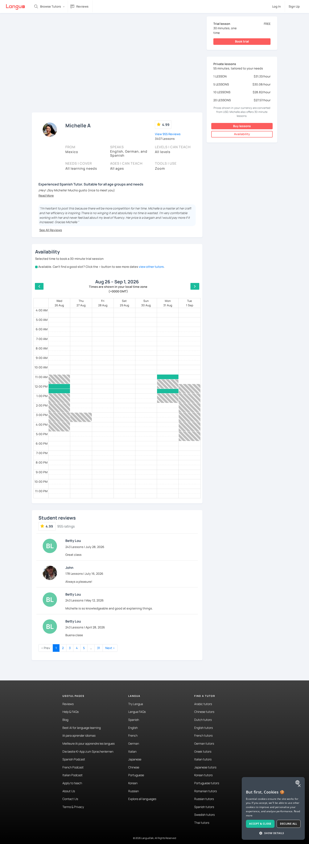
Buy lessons (242, 126)
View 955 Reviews (168, 134)
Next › (110, 648)
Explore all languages (142, 799)
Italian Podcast (72, 775)
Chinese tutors (204, 712)
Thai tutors (201, 823)
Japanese (134, 759)
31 (98, 648)
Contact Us (70, 799)
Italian (132, 751)
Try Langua (135, 704)
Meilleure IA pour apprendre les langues (88, 743)
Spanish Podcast (73, 759)
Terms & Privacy (73, 807)
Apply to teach (72, 783)
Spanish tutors (204, 807)
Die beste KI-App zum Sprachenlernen (87, 751)
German (133, 743)
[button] (46, 195)
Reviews (68, 704)
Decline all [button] (288, 823)
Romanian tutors (205, 791)
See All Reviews (50, 230)
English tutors (203, 728)
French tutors (203, 735)
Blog (65, 720)
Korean (132, 783)
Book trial (242, 41)
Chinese (133, 767)
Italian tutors (202, 759)
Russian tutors (204, 799)
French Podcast (73, 767)
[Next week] (195, 286)
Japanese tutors (205, 767)
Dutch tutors (203, 720)
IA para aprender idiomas (78, 735)
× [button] (299, 785)
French (132, 735)
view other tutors (151, 267)
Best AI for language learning (81, 728)
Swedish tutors (204, 815)
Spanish (133, 720)
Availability (242, 134)
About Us (68, 791)
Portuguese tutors (206, 783)
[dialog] (273, 808)
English (133, 728)
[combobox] (298, 782)
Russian (133, 791)
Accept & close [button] (260, 823)
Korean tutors (203, 775)
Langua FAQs (137, 712)
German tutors (204, 743)
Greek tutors (202, 751)
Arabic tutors (203, 704)
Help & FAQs (70, 712)
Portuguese (136, 775)
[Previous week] (39, 286)
